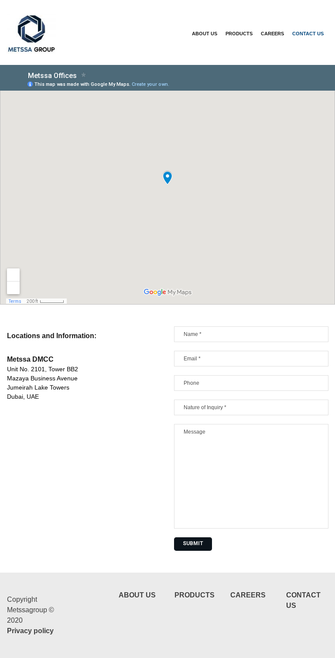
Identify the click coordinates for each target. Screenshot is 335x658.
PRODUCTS (239, 33)
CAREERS (272, 33)
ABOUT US (204, 33)
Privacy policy (30, 630)
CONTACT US (308, 33)
